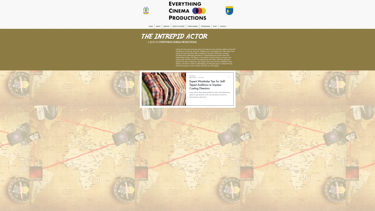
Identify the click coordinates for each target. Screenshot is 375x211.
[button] (166, 26)
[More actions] (229, 76)
